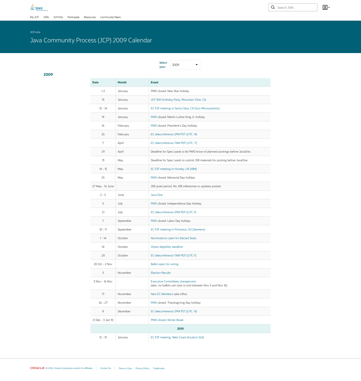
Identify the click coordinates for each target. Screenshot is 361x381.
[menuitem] (34, 18)
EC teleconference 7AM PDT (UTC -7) (174, 143)
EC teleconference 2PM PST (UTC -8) (174, 134)
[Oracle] (37, 368)
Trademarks (159, 368)
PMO (154, 117)
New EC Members (162, 294)
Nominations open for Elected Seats (173, 238)
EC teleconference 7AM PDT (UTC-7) (173, 255)
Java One (157, 195)
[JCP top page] (39, 7)
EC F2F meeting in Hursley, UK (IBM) (174, 169)
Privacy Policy (142, 368)
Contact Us (105, 368)
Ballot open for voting (164, 264)
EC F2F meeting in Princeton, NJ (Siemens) (178, 229)
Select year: (163, 64)
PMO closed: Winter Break (167, 320)
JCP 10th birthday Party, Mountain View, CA (178, 99)
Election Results (161, 273)
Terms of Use (125, 368)
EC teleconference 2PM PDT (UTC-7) (173, 212)
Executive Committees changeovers (173, 281)
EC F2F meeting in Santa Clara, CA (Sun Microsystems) (185, 108)
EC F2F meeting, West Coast (177, 337)
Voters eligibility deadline (167, 247)
